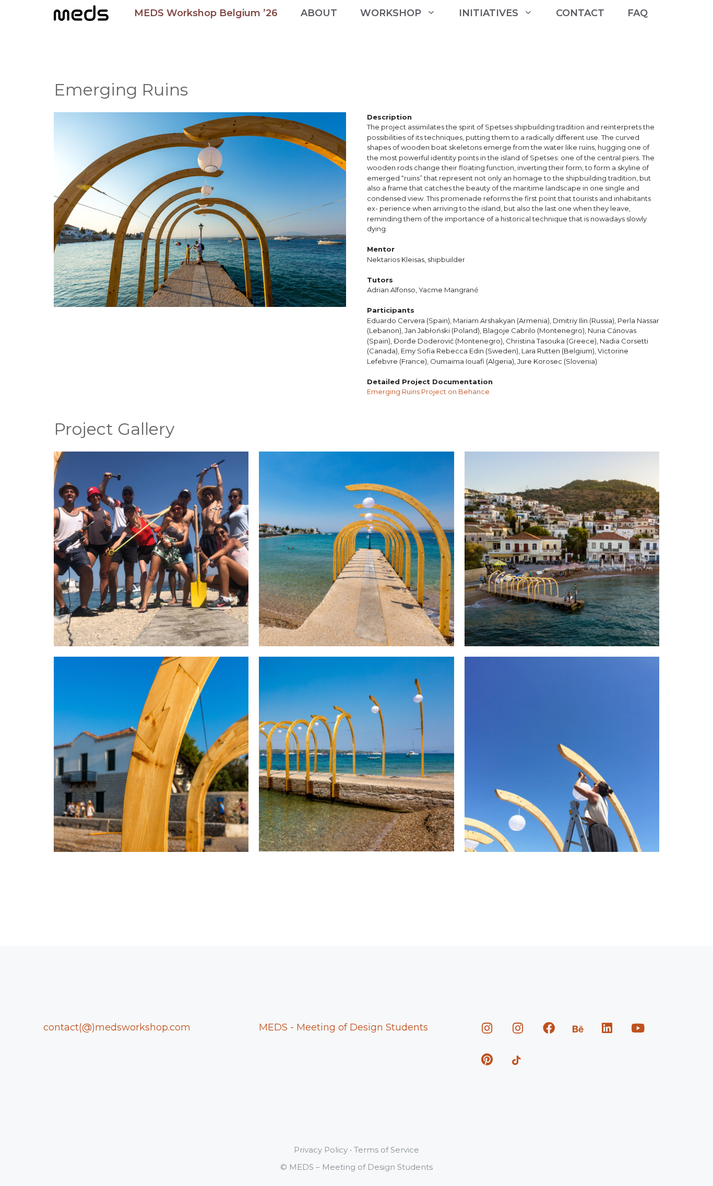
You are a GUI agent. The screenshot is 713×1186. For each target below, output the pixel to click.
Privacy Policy (321, 1150)
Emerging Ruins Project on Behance (428, 391)
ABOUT (319, 13)
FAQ (637, 13)
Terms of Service (386, 1150)
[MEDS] (81, 13)
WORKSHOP (390, 13)
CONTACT (580, 13)
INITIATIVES (488, 13)
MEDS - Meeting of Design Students (343, 1027)
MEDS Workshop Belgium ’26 (206, 13)
